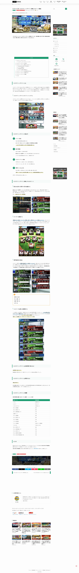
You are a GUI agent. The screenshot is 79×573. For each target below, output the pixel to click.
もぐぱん (17, 501)
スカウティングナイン (22, 10)
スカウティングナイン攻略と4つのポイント (24, 64)
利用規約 (55, 149)
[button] (15, 469)
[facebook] (25, 500)
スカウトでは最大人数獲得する (22, 69)
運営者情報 (55, 145)
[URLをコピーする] (47, 469)
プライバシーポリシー (57, 147)
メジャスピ (56, 46)
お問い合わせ (56, 151)
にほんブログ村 (15, 514)
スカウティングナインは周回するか (22, 72)
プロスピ (14, 10)
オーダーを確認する (21, 67)
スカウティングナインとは (21, 60)
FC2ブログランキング (32, 514)
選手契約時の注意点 (21, 68)
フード (56, 48)
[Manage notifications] (76, 566)
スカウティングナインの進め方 (22, 63)
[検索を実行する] (66, 9)
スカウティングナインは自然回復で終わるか (24, 71)
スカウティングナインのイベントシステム (24, 61)
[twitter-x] (26, 500)
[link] (23, 500)
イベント (18, 10)
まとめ (18, 75)
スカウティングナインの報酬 (21, 74)
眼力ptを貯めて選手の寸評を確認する (23, 66)
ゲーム (56, 41)
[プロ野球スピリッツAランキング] (21, 513)
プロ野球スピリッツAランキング (23, 514)
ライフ (55, 50)
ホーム (30, 570)
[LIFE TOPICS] (16, 2)
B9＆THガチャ (36, 448)
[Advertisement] (31, 47)
